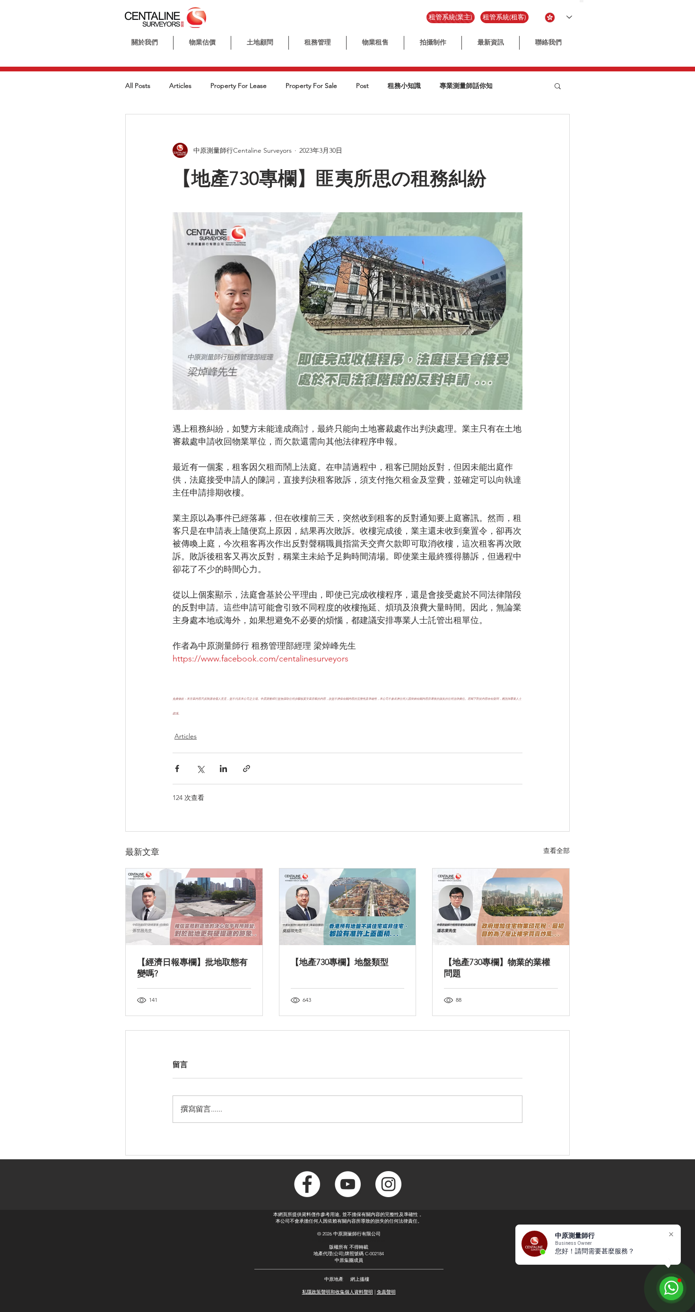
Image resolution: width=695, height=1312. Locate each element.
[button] (432, 43)
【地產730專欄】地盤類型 (340, 962)
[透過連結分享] (246, 768)
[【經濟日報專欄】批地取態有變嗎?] (194, 907)
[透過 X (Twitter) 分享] (200, 768)
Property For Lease (238, 86)
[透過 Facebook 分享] (177, 768)
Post (362, 86)
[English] (585, 1)
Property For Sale (311, 86)
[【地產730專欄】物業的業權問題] (501, 907)
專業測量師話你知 (466, 86)
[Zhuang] (590, 1)
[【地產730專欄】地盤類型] (347, 907)
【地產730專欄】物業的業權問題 (497, 968)
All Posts (137, 86)
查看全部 (556, 850)
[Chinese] (581, 1)
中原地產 (333, 1279)
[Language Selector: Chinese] (558, 17)
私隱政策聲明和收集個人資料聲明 (337, 1292)
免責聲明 (386, 1292)
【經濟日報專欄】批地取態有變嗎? (192, 968)
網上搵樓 (359, 1279)
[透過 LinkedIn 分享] (223, 768)
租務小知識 (404, 86)
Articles (180, 86)
